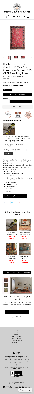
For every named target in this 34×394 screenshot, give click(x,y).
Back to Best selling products (18, 272)
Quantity (5, 98)
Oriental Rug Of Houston (18, 382)
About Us (17, 331)
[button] (17, 94)
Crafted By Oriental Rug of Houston (16, 383)
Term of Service (17, 340)
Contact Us (16, 334)
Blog (16, 333)
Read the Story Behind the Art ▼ (14, 196)
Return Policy (16, 338)
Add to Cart (8, 153)
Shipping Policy (17, 342)
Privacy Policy (16, 336)
